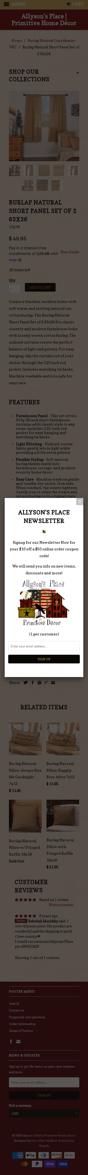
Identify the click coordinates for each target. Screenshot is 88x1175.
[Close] (79, 501)
